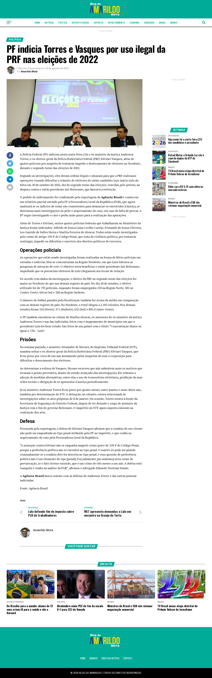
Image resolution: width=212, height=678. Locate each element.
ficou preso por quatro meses (81, 390)
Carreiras (149, 22)
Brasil (162, 22)
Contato (127, 658)
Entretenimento (116, 22)
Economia (134, 22)
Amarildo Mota (29, 71)
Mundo (173, 22)
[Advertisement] (179, 102)
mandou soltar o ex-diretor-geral (41, 351)
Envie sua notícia (110, 658)
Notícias (49, 22)
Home (37, 22)
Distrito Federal (80, 22)
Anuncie (93, 658)
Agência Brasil (38, 488)
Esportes (98, 22)
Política (62, 22)
